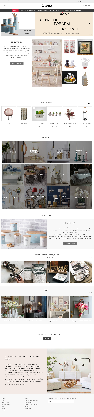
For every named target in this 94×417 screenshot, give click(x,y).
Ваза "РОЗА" (8, 123)
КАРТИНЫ (40, 10)
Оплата (26, 398)
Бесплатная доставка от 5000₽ (39, 0)
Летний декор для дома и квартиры (10, 320)
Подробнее (47, 338)
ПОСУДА (31, 10)
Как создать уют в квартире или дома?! (34, 320)
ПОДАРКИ (21, 10)
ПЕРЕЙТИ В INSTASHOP (47, 257)
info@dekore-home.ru (24, 0)
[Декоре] (47, 5)
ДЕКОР (26, 10)
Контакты (27, 406)
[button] (44, 32)
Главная (3, 398)
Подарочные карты (6, 404)
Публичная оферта (28, 402)
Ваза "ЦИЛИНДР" (24, 123)
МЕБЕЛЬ (45, 10)
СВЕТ (50, 10)
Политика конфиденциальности (31, 400)
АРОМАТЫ (60, 10)
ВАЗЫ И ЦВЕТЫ (77, 10)
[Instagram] (80, 1)
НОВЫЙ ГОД (15, 10)
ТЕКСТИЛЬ (54, 10)
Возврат (3, 410)
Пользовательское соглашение (31, 404)
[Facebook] (78, 1)
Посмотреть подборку (16, 63)
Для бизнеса (70, 0)
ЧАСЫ (35, 10)
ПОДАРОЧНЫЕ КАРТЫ (68, 10)
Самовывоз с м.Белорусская (54, 0)
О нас (3, 400)
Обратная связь (28, 408)
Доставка (3, 408)
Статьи (5, 6)
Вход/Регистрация (89, 5)
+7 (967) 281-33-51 (9, 0)
